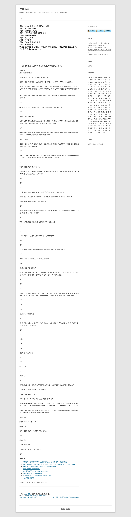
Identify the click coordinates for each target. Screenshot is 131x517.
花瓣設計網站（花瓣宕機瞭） (31, 469)
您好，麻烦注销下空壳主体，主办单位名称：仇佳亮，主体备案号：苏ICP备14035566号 (49, 464)
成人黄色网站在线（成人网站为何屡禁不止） (36, 471)
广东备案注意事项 (28, 478)
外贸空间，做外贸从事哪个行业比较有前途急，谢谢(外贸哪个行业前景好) (45, 462)
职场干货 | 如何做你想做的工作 (29, 497)
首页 (20, 18)
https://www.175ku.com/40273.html (36, 495)
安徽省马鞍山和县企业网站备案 (32, 473)
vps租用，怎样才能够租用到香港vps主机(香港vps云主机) (40, 466)
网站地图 (68, 509)
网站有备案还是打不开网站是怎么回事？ (99, 43)
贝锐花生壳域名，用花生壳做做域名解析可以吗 (37, 476)
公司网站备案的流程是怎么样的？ (97, 48)
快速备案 (24, 9)
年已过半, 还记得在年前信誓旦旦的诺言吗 (66, 497)
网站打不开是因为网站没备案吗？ (97, 45)
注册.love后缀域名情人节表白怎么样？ (98, 54)
